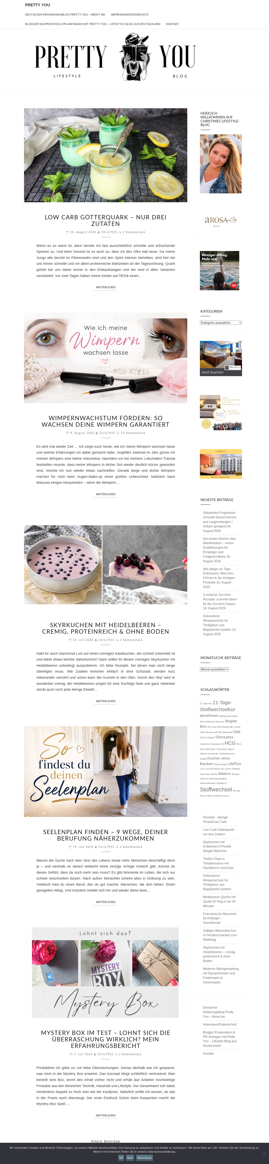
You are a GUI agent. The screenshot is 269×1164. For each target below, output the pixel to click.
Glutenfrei (204, 744)
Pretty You (37, 5)
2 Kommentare (134, 232)
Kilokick (203, 753)
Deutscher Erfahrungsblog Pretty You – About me (65, 14)
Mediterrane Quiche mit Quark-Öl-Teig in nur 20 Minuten (219, 901)
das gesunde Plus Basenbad (219, 732)
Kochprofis (213, 753)
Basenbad (232, 716)
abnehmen (209, 716)
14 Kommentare (133, 433)
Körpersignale (220, 764)
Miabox (224, 774)
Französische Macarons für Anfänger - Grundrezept (220, 918)
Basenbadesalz (207, 721)
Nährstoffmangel (208, 783)
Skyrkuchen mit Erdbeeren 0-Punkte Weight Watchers (217, 846)
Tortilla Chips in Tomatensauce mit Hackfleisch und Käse (218, 863)
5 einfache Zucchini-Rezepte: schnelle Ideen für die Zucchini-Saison (220, 599)
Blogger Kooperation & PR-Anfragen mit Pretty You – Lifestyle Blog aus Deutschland (92, 24)
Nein (130, 1157)
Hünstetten (221, 749)
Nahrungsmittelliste (218, 778)
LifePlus (234, 764)
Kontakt (172, 24)
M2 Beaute (215, 769)
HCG (230, 743)
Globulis (211, 737)
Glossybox (224, 737)
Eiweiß (203, 737)
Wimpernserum (221, 796)
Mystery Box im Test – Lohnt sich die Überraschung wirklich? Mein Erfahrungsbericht (106, 1039)
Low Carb (204, 769)
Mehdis (214, 774)
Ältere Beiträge (105, 1141)
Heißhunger (210, 749)
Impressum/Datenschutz (130, 14)
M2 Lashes (226, 769)
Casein (237, 727)
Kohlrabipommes (227, 753)
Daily (202, 732)
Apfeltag (223, 716)
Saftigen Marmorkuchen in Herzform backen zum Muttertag (220, 935)
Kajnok (231, 749)
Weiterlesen (107, 287)
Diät (237, 732)
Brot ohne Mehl (214, 727)
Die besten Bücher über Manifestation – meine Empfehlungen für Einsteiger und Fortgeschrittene (219, 547)
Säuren (210, 796)
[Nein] (264, 1153)
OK (121, 1157)
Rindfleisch (221, 783)
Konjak (203, 759)
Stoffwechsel (216, 789)
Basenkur (220, 721)
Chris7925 (109, 232)
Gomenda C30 (217, 744)
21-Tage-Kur (206, 703)
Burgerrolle (228, 727)
